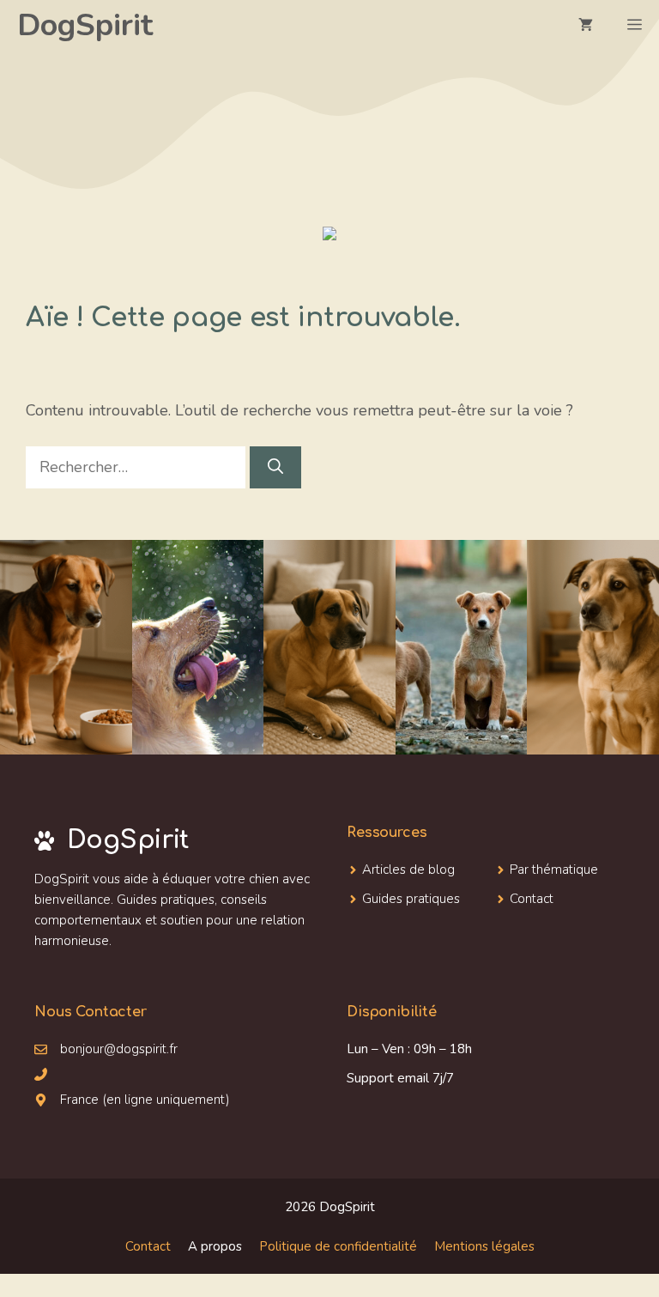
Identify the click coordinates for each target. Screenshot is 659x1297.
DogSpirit (85, 25)
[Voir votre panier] (585, 26)
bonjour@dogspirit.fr (119, 1049)
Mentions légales (484, 1246)
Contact (148, 1246)
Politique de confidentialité (338, 1246)
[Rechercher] (275, 467)
